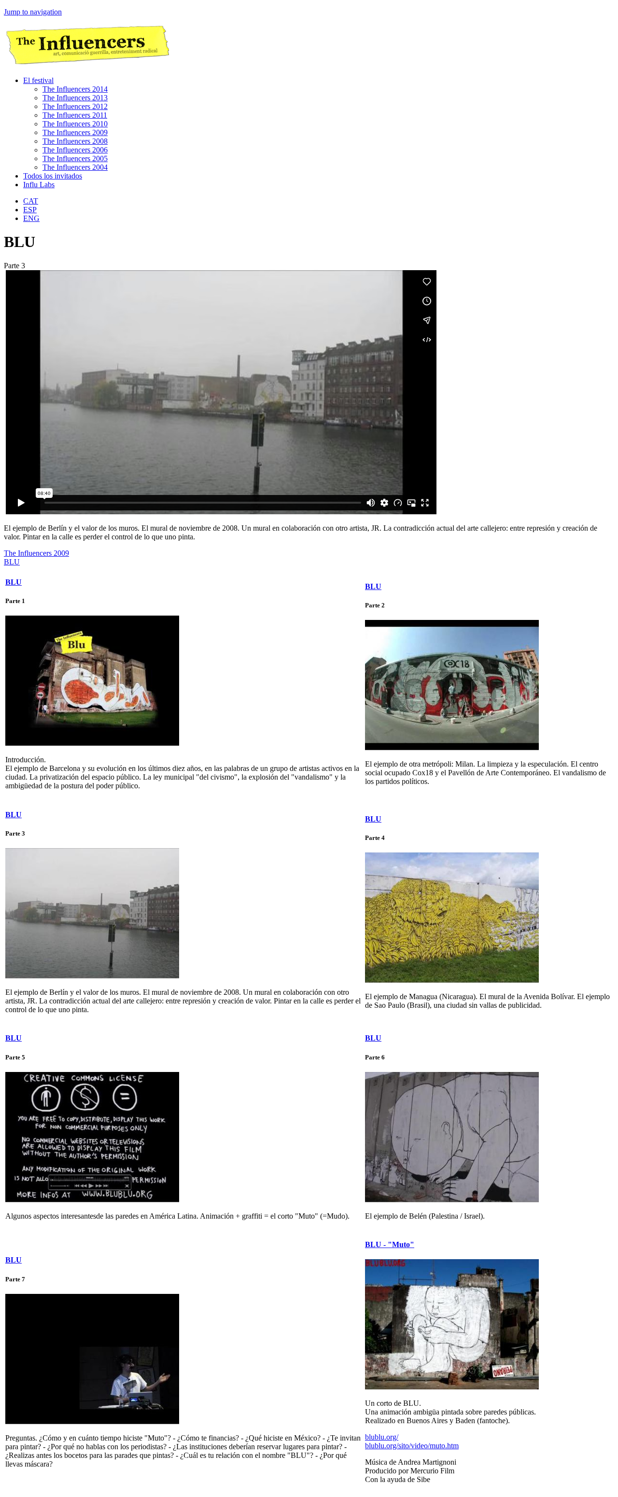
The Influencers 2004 (75, 167)
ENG (31, 218)
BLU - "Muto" (389, 1244)
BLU (12, 562)
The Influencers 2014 (75, 89)
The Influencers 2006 (75, 150)
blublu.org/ (381, 1437)
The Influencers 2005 (75, 158)
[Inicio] (86, 64)
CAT (30, 201)
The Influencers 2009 (75, 132)
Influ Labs (39, 184)
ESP (30, 210)
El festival (38, 80)
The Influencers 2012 (75, 106)
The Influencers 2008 (75, 141)
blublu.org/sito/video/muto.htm (412, 1446)
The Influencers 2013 (75, 98)
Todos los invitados (52, 176)
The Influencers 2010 (75, 124)
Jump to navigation (33, 12)
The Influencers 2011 (74, 115)
